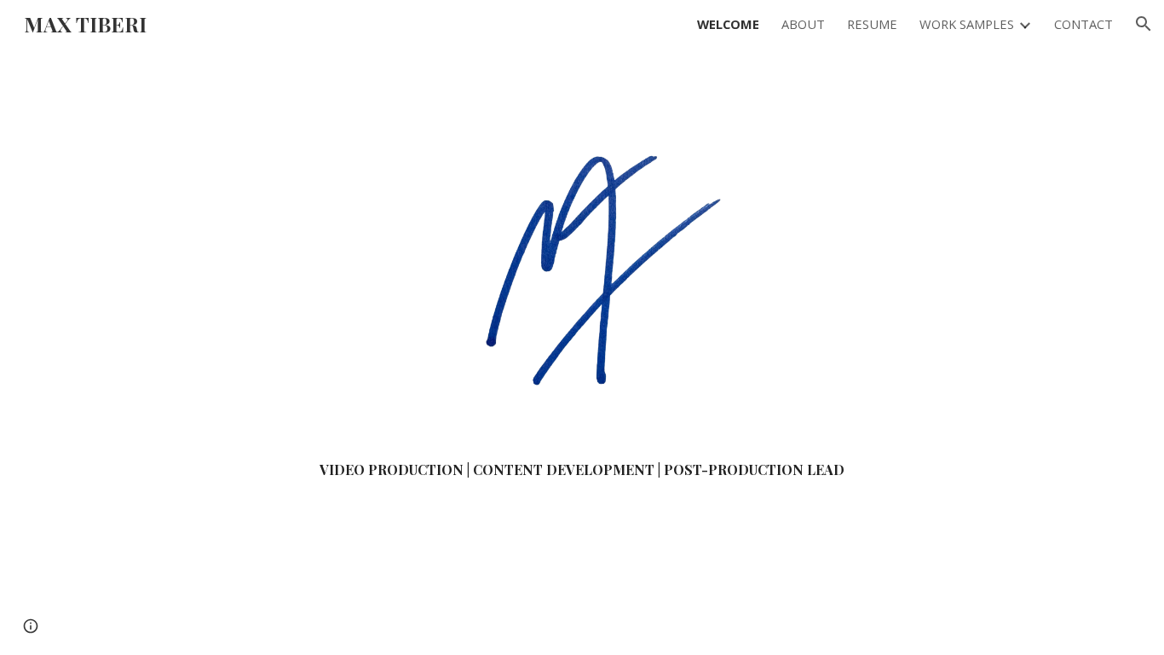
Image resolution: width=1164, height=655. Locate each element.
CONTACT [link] (1083, 23)
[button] (1143, 23)
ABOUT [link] (803, 23)
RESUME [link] (872, 23)
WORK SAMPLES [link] (966, 23)
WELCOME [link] (728, 23)
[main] (582, 470)
